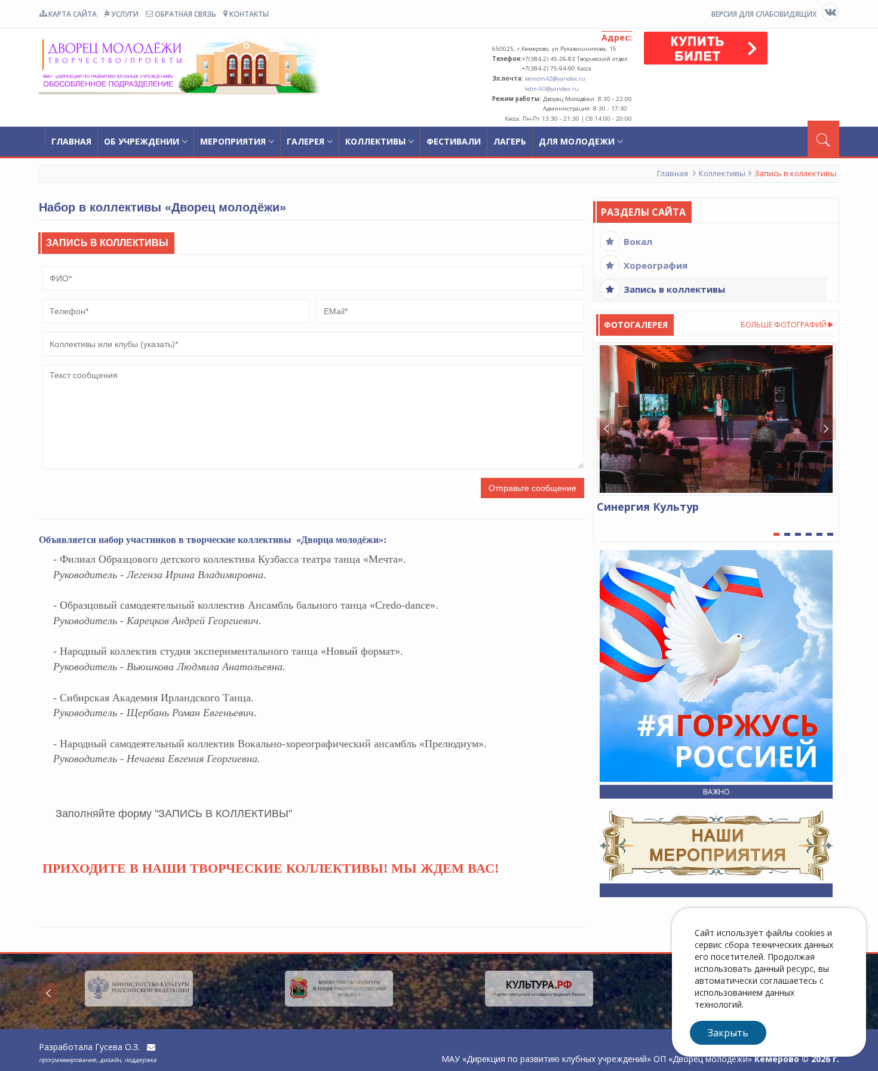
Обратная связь (184, 14)
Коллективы (375, 141)
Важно (716, 792)
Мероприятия (233, 141)
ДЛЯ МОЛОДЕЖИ (577, 141)
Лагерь (509, 141)
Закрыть (728, 1032)
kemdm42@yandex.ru (555, 78)
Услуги (124, 14)
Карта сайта (72, 14)
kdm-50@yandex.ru (552, 89)
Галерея (305, 141)
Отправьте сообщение (532, 488)
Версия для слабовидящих (763, 14)
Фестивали (453, 141)
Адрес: (616, 37)
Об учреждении (141, 141)
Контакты (248, 14)
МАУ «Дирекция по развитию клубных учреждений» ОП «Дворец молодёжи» (179, 64)
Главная (71, 141)
